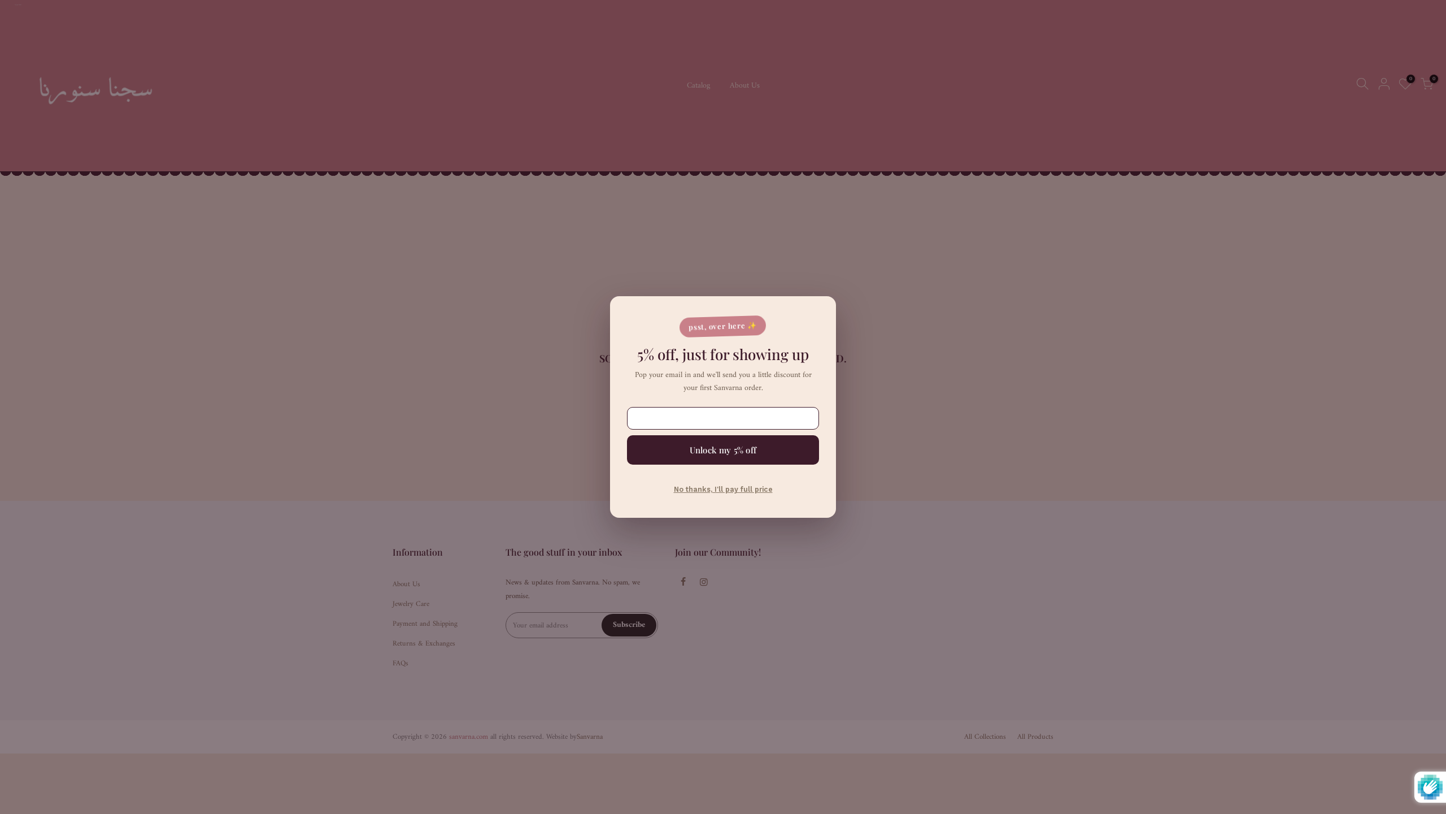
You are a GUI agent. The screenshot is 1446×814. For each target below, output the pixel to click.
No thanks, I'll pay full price (723, 489)
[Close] (816, 313)
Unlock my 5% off (723, 450)
